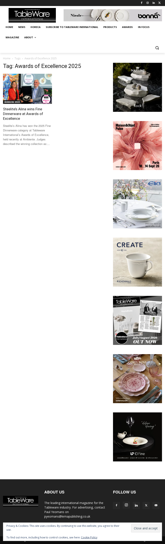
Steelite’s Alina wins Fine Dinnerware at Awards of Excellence (23, 114)
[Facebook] (141, 3)
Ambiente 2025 (12, 101)
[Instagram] (147, 3)
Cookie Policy (89, 537)
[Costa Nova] (137, 402)
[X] (159, 3)
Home (7, 58)
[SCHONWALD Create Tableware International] (137, 285)
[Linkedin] (153, 3)
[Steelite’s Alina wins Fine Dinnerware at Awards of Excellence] (27, 89)
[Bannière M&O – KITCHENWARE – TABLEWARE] (137, 169)
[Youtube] (156, 505)
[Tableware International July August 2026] (137, 344)
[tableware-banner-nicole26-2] (113, 15)
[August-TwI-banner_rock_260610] (137, 111)
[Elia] (137, 227)
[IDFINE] (137, 460)
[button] (157, 48)
